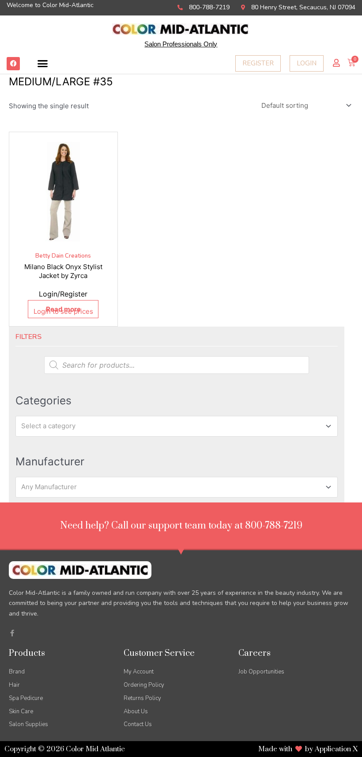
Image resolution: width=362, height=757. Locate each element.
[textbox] (172, 426)
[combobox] (176, 426)
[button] (42, 63)
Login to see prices (63, 311)
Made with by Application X (308, 749)
